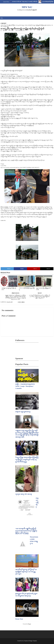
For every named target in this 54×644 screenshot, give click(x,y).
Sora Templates (25, 640)
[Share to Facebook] (22, 302)
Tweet (8, 268)
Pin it (35, 268)
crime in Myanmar (18, 30)
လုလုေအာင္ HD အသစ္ (23, 494)
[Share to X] (21, 302)
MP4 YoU (27, 7)
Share (22, 268)
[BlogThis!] (20, 302)
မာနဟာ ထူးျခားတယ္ (22, 411)
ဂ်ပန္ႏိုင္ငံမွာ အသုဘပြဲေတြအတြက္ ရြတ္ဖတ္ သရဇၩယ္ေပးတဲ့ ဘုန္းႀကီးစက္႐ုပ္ (26, 459)
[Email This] (18, 302)
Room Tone (19, 619)
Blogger (29, 624)
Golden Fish (3, 220)
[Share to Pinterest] (24, 302)
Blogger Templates (33, 640)
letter (24, 30)
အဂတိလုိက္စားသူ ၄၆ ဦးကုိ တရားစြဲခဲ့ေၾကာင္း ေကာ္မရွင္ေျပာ (26, 572)
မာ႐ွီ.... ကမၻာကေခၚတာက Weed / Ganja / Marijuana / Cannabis (25, 386)
